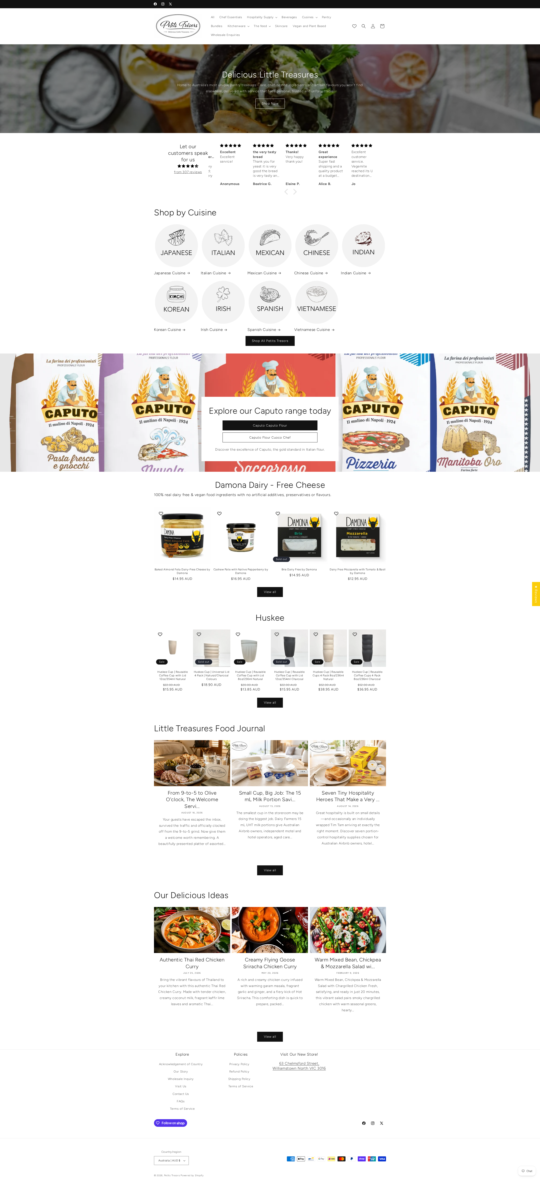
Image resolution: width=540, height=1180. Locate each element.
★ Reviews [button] (536, 594)
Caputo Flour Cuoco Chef (270, 437)
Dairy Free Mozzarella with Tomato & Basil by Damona (358, 571)
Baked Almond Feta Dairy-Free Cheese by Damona (182, 571)
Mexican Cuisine (262, 273)
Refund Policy (239, 1071)
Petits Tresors (172, 1175)
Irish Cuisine (212, 329)
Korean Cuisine (167, 329)
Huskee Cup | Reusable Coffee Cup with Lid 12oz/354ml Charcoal (289, 675)
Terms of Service (182, 1109)
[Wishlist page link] (354, 26)
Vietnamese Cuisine (312, 329)
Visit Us (180, 1086)
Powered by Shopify (192, 1175)
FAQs (181, 1101)
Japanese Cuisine (170, 273)
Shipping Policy (239, 1079)
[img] (187, 166)
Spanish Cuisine (261, 329)
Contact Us (181, 1094)
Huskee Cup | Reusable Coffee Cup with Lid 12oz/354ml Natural (172, 675)
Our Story (181, 1071)
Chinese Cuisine (308, 273)
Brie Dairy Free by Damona (299, 569)
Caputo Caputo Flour (270, 425)
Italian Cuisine (213, 273)
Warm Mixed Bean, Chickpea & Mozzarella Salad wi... (348, 963)
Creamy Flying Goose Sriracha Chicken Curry (270, 963)
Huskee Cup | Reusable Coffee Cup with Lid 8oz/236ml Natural (250, 675)
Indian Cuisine (353, 273)
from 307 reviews (188, 172)
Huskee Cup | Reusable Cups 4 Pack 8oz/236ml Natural (328, 675)
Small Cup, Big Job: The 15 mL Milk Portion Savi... (270, 796)
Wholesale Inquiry (181, 1079)
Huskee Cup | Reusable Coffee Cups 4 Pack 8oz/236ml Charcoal (367, 675)
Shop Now (270, 103)
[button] (261, 17)
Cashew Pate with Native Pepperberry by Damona (240, 571)
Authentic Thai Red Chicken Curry (192, 963)
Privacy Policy (239, 1064)
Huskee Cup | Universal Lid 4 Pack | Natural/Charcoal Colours (212, 675)
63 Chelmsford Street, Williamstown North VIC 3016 (299, 1066)
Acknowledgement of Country (181, 1064)
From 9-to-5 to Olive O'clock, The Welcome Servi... (192, 799)
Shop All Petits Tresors (270, 341)
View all (270, 592)
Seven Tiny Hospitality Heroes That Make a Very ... (348, 796)
